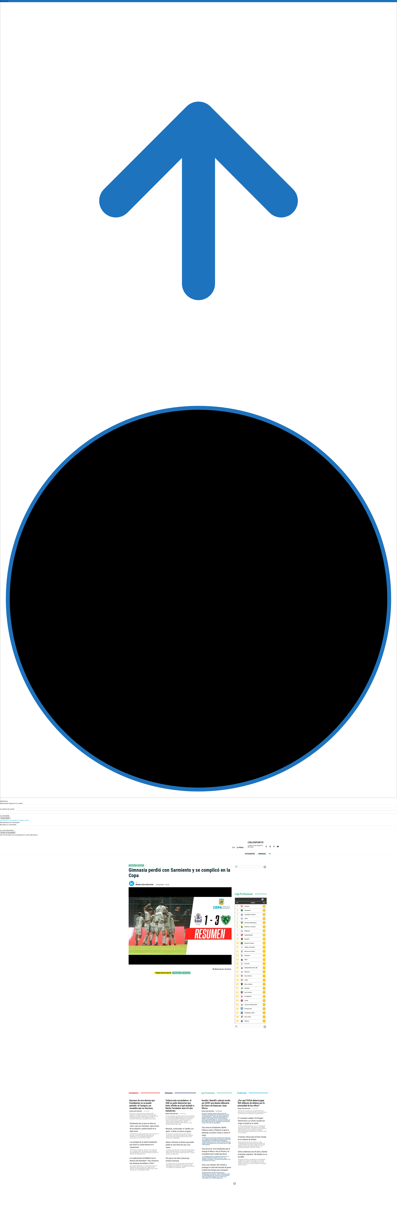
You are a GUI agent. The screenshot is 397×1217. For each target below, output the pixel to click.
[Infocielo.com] (256, 842)
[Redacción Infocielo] (132, 883)
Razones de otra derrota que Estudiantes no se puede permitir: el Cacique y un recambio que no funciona (142, 1104)
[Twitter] (266, 846)
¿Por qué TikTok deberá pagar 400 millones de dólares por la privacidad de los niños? (251, 1103)
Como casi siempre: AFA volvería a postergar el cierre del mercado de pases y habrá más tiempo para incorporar (216, 1167)
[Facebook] (274, 846)
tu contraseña (4, 816)
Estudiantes (134, 1093)
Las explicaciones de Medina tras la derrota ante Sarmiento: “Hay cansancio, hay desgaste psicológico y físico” (144, 1160)
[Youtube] (277, 846)
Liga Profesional (244, 894)
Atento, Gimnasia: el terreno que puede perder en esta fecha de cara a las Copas (180, 1144)
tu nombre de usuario (7, 809)
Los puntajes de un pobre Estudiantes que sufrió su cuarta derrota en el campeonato (143, 1144)
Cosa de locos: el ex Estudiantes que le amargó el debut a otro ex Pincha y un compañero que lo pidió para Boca (216, 1151)
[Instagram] (270, 846)
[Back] (0, 799)
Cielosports (132, 865)
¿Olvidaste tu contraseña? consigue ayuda (14, 820)
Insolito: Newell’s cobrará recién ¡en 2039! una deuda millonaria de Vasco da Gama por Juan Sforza (216, 1104)
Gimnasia (140, 865)
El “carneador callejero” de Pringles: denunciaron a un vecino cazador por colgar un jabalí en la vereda (251, 1120)
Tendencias (242, 1093)
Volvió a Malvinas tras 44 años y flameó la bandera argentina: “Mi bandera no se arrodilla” (252, 1154)
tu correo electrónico (7, 830)
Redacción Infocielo (144, 884)
